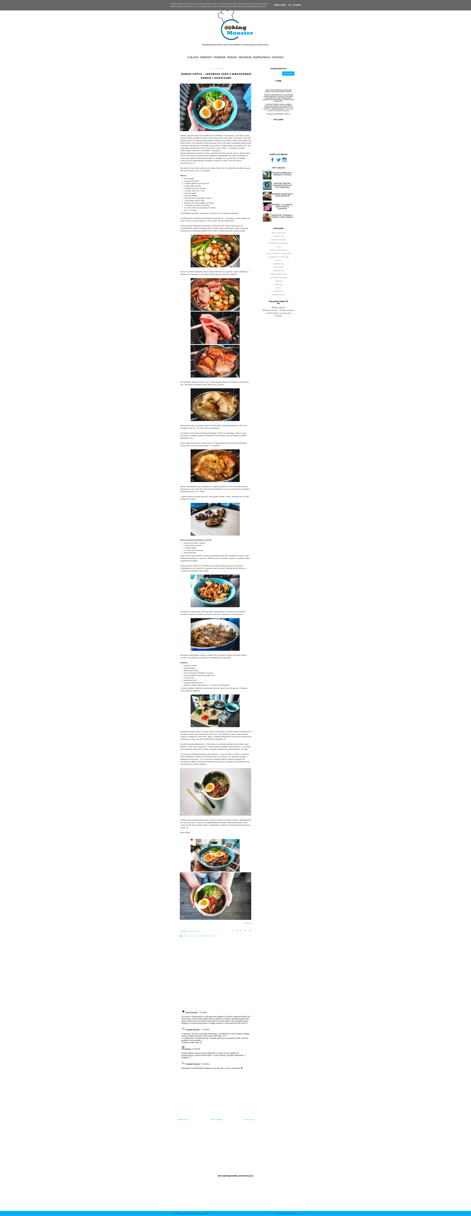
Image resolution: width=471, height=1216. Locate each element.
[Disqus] (216, 973)
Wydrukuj (248, 923)
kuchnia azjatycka (190, 936)
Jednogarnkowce (277, 274)
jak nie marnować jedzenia (277, 253)
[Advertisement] (216, 1092)
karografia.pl (291, 1213)
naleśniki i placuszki (277, 257)
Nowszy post (183, 1119)
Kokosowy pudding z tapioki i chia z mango (282, 216)
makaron (277, 264)
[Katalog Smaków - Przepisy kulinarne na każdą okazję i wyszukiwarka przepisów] (278, 316)
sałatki (277, 267)
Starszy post (249, 1119)
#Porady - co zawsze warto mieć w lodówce (282, 207)
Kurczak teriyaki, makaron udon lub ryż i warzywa (282, 185)
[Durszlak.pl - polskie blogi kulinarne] (278, 307)
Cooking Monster (194, 1213)
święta (277, 281)
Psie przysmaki (277, 294)
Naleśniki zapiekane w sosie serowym (282, 195)
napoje (277, 284)
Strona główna (216, 1119)
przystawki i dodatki (277, 243)
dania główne (277, 233)
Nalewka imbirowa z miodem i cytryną (282, 174)
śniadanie (277, 270)
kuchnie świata (205, 936)
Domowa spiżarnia (277, 250)
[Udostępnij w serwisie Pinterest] (250, 931)
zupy (215, 936)
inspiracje (277, 291)
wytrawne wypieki (277, 277)
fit (277, 246)
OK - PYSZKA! (294, 5)
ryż (277, 288)
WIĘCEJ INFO (280, 5)
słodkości (277, 236)
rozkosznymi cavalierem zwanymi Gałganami (280, 109)
